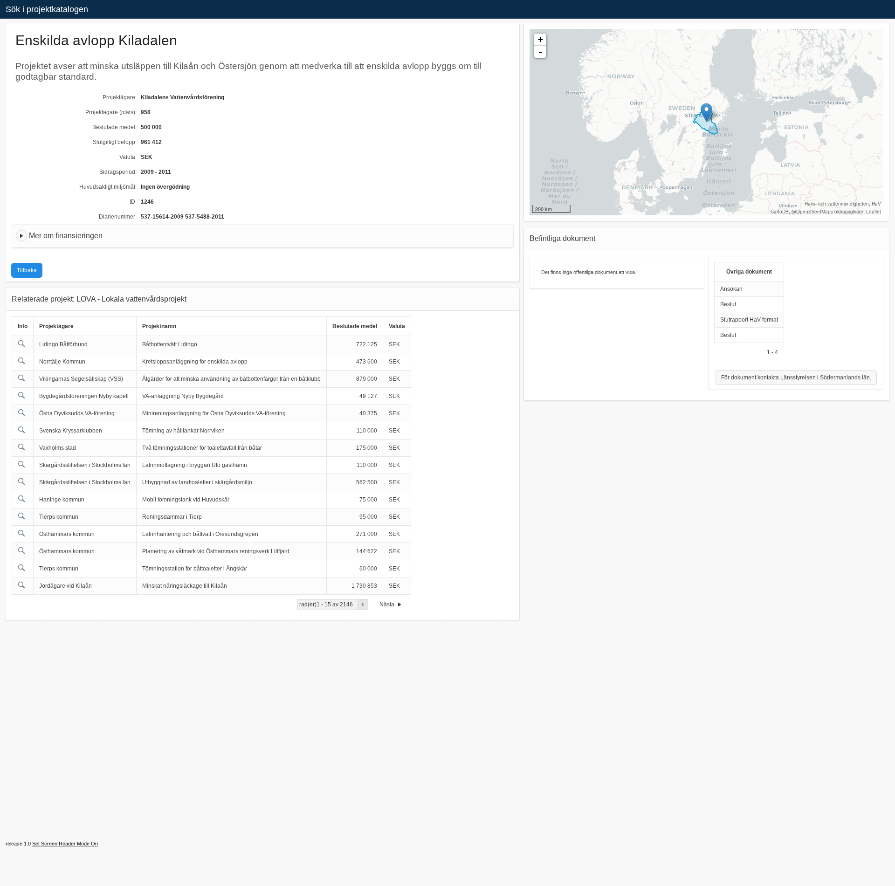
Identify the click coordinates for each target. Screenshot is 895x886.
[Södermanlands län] (706, 112)
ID (132, 202)
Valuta (127, 157)
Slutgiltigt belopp (114, 142)
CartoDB (780, 211)
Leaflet (873, 211)
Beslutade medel (113, 127)
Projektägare (119, 97)
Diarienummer (117, 216)
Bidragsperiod (117, 172)
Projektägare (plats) (110, 112)
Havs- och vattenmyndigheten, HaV (843, 203)
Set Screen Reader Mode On (65, 843)
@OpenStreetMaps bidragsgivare (827, 211)
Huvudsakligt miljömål (107, 187)
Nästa (387, 604)
